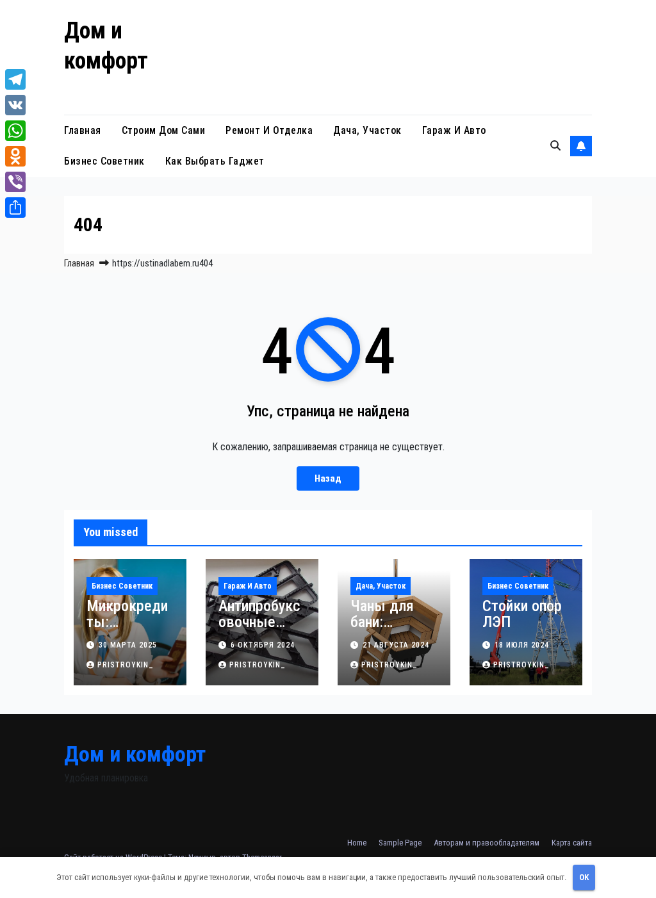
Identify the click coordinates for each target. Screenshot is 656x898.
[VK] (15, 105)
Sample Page (400, 842)
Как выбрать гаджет (215, 161)
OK (584, 877)
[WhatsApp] (15, 130)
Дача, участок (367, 130)
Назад (328, 478)
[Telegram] (15, 79)
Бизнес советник (104, 161)
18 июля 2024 (522, 645)
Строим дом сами (164, 130)
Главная (82, 130)
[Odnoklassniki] (15, 156)
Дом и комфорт (135, 754)
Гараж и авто (454, 130)
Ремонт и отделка (269, 130)
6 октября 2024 (263, 645)
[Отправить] (15, 207)
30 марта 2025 (128, 645)
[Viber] (15, 182)
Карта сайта (572, 842)
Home (356, 842)
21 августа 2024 (396, 645)
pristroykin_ (125, 664)
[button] (555, 146)
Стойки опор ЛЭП (522, 614)
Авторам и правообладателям (486, 842)
